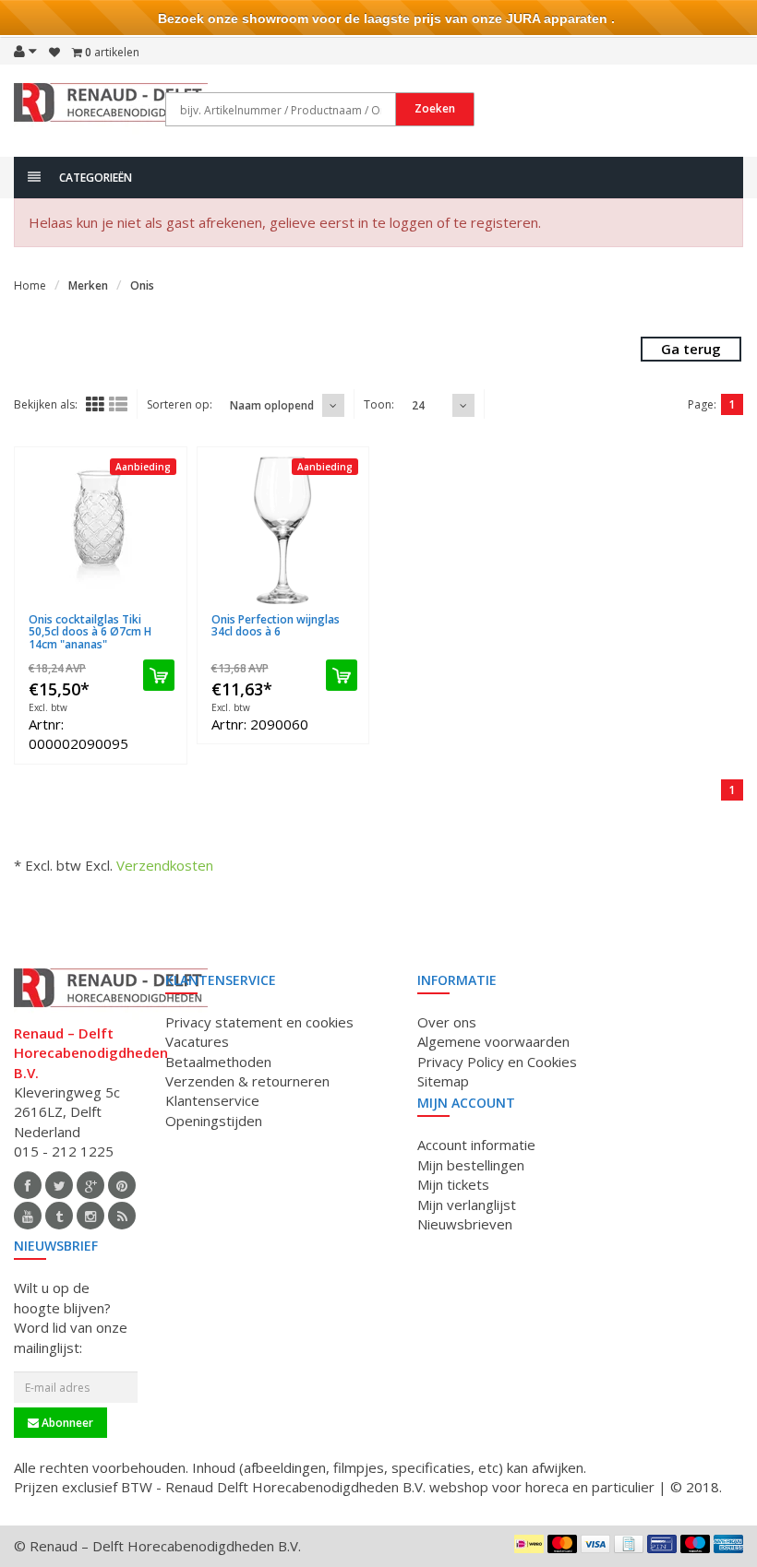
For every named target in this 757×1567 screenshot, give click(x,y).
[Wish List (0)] (54, 53)
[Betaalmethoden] (529, 1544)
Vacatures (197, 1041)
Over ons (446, 1022)
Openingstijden (213, 1120)
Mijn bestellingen (470, 1165)
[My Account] (25, 51)
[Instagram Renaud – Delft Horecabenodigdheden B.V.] (90, 1215)
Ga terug (691, 348)
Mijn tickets (453, 1184)
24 (418, 405)
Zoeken (435, 108)
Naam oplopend (272, 405)
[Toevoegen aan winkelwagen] (158, 675)
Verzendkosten (164, 865)
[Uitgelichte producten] (122, 1215)
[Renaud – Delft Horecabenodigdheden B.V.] (111, 109)
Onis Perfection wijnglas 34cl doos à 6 (275, 625)
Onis (142, 285)
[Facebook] (28, 1185)
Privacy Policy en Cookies (497, 1061)
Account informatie (476, 1144)
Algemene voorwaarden (493, 1041)
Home (30, 285)
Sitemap (443, 1081)
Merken (88, 285)
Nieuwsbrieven (464, 1224)
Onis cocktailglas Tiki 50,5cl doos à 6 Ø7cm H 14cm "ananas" (90, 631)
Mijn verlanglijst (466, 1204)
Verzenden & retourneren (247, 1081)
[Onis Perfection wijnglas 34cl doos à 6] (283, 530)
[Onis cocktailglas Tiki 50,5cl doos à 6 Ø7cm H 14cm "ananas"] (100, 530)
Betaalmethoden (218, 1061)
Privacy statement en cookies (259, 1022)
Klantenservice (212, 1100)
